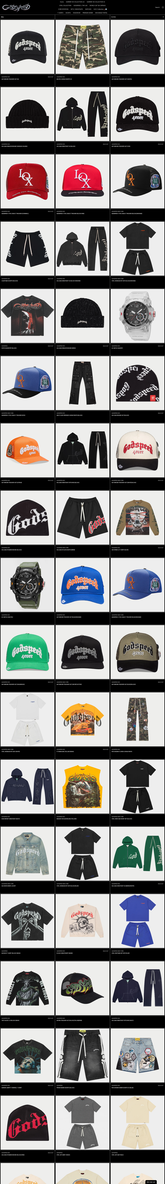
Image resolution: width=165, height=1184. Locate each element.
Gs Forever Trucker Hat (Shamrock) (13, 684)
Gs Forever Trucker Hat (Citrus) (12, 482)
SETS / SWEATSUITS (77, 9)
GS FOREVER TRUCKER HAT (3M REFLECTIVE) (69, 684)
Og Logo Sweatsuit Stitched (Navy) (123, 1020)
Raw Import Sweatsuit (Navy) (11, 819)
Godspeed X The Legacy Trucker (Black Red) (70, 213)
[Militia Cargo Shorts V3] (82, 46)
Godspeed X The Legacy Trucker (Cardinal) (15, 213)
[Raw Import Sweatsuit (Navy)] (27, 786)
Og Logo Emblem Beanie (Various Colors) (14, 146)
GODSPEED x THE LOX (80, 5)
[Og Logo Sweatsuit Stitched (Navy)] (137, 988)
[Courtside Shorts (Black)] (27, 248)
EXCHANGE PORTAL (101, 13)
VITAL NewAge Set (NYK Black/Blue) (68, 886)
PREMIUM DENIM (88, 13)
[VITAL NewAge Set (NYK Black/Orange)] (137, 248)
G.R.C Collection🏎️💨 (100, 9)
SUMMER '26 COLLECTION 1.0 (96, 2)
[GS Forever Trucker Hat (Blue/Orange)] (82, 584)
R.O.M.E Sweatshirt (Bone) (65, 953)
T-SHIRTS (60, 13)
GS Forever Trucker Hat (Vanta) (122, 79)
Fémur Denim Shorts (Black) (65, 1087)
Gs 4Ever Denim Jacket (9, 886)
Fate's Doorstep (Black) (9, 348)
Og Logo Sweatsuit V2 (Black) (66, 146)
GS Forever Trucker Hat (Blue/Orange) (69, 617)
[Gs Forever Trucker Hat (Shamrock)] (27, 652)
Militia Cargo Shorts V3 (64, 79)
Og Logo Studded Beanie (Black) (12, 550)
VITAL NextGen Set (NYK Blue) (121, 953)
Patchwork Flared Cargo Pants (122, 751)
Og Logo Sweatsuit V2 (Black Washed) (68, 281)
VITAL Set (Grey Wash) (63, 1155)
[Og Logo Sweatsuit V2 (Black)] (82, 114)
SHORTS (68, 13)
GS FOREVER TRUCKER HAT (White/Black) (124, 482)
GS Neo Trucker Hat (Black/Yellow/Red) (69, 1020)
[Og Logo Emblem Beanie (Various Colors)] (27, 114)
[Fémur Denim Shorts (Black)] (82, 1055)
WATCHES (88, 9)
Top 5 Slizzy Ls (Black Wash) (10, 1020)
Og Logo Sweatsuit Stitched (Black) (68, 482)
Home (62, 2)
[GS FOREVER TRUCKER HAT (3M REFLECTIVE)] (82, 652)
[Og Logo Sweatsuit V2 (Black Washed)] (82, 248)
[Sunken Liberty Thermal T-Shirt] (27, 1055)
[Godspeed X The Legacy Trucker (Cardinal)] (27, 181)
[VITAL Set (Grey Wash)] (82, 1122)
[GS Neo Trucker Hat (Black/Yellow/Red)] (82, 988)
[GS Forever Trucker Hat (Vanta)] (137, 46)
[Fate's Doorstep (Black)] (27, 315)
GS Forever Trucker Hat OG (10, 79)
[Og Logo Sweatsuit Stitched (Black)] (82, 450)
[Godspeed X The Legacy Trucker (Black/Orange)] (137, 181)
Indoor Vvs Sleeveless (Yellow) (67, 819)
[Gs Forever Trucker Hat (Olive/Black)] (137, 652)
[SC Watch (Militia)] (27, 584)
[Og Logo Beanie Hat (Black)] (137, 383)
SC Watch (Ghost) (117, 348)
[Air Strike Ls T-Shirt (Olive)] (137, 517)
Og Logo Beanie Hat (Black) (120, 415)
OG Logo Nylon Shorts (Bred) (66, 550)
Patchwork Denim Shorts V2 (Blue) (122, 1087)
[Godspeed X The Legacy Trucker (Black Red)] (82, 181)
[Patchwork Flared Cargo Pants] (137, 719)
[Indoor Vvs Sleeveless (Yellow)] (82, 786)
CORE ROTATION (63, 9)
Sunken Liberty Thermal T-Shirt (12, 1087)
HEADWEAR (76, 13)
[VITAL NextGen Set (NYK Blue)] (137, 921)
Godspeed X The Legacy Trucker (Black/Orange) (127, 213)
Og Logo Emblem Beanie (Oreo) (66, 348)
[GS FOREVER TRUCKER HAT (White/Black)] (137, 450)
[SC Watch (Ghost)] (137, 315)
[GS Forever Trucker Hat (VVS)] (137, 114)
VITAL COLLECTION (65, 5)
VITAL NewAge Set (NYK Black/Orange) (124, 281)
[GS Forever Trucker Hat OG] (27, 46)
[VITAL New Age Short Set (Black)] (137, 786)
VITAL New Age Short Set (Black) (122, 819)
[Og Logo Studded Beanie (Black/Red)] (27, 1122)
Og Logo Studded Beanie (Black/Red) (13, 1155)
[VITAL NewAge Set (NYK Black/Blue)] (82, 853)
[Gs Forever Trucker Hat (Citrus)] (27, 450)
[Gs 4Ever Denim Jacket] (27, 853)
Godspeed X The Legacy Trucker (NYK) (13, 415)
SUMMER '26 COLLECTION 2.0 (75, 2)
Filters (113, 17)
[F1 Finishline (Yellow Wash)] (82, 719)
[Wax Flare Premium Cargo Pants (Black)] (82, 383)
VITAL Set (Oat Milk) (118, 1155)
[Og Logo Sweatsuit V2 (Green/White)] (137, 853)
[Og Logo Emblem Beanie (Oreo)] (82, 315)
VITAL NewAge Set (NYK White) (11, 751)
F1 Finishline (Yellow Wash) (65, 751)
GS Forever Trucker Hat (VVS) (121, 146)
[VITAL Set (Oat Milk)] (137, 1122)
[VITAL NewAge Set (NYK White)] (27, 719)
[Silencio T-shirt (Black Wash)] (27, 921)
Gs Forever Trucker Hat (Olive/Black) (124, 684)
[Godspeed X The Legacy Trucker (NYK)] (27, 383)
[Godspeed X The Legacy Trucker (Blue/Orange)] (137, 584)
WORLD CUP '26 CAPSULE (98, 5)
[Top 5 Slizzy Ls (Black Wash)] (27, 988)
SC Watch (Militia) (7, 617)
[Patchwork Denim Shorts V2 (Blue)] (137, 1055)
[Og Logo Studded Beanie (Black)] (27, 517)
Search (157, 7)
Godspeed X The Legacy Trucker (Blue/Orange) (126, 617)
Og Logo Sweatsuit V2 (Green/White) (123, 886)
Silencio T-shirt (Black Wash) (11, 953)
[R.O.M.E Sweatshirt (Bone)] (82, 921)
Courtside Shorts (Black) (10, 281)
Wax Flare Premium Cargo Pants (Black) (69, 415)
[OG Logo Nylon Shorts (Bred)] (82, 517)
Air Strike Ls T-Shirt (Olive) (120, 550)
